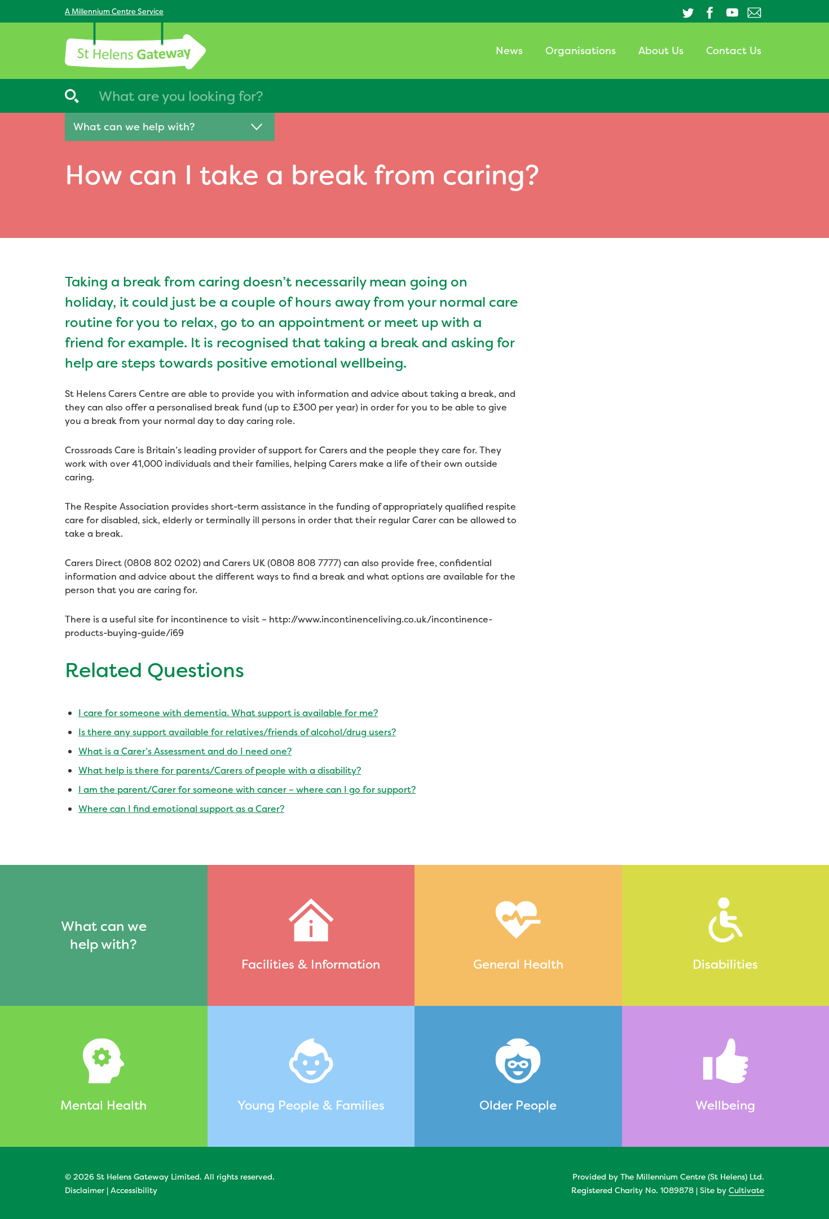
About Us (661, 50)
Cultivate (746, 1190)
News (509, 50)
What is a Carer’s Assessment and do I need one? (185, 751)
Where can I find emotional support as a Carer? (181, 808)
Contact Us (733, 50)
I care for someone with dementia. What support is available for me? (228, 712)
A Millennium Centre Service (114, 11)
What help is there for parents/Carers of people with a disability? (219, 770)
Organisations (580, 50)
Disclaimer (84, 1190)
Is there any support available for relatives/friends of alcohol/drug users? (237, 732)
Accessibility (134, 1190)
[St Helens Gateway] (135, 46)
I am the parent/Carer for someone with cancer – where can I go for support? (247, 789)
